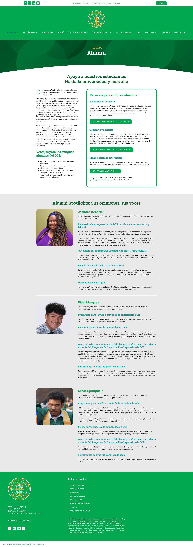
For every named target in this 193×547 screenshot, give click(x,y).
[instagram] (29, 3)
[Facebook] (9, 528)
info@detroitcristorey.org (32, 513)
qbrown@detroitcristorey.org (101, 180)
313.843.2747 (20, 511)
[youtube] (38, 3)
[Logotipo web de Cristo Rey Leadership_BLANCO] (96, 11)
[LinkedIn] (19, 528)
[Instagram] (14, 528)
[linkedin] (33, 3)
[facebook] (25, 3)
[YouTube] (23, 528)
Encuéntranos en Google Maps (19, 520)
